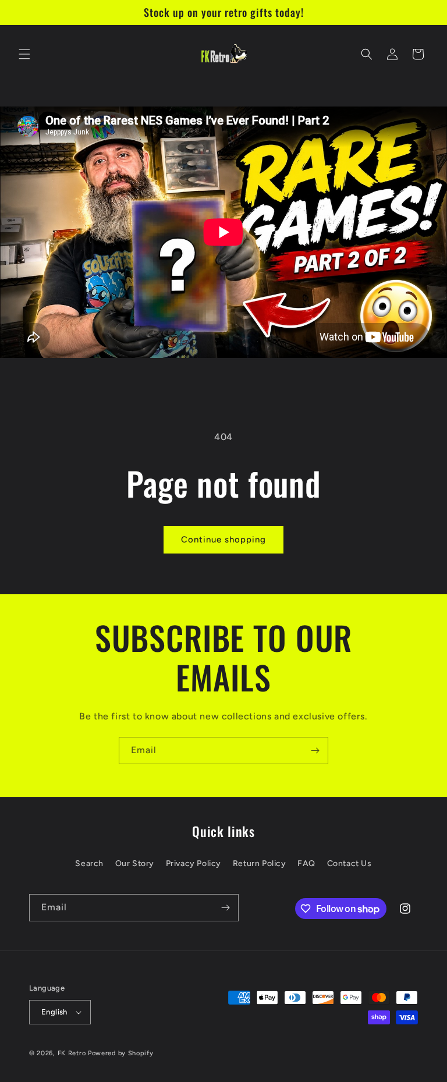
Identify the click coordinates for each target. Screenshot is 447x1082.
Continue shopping (223, 539)
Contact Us (349, 863)
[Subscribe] (315, 750)
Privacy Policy (193, 863)
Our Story (134, 863)
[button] (24, 54)
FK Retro (72, 1053)
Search (89, 863)
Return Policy (259, 863)
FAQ (306, 863)
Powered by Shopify (121, 1053)
